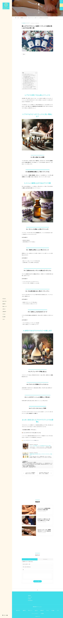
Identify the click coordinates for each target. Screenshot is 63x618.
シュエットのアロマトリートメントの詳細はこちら (31, 440)
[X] (5, 615)
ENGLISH (4, 298)
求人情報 (4, 316)
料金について (5, 306)
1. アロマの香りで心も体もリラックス (27, 74)
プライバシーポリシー (34, 613)
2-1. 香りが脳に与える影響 (26, 76)
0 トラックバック (45, 559)
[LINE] (2, 615)
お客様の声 (4, 311)
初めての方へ (18, 610)
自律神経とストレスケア (26, 23)
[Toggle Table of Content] (36, 73)
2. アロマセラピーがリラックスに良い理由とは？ (29, 75)
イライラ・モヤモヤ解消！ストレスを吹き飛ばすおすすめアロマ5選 (39, 445)
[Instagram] (4, 615)
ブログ (58, 610)
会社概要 (42, 613)
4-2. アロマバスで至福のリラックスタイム (28, 85)
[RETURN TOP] (37, 589)
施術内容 (4, 303)
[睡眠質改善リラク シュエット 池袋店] (6, 6)
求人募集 (52, 610)
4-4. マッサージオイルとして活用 (27, 87)
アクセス (4, 314)
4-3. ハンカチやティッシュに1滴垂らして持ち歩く (29, 86)
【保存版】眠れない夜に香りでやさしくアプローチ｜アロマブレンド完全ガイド (40, 455)
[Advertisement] (37, 63)
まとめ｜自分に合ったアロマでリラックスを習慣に (29, 88)
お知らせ (36, 610)
